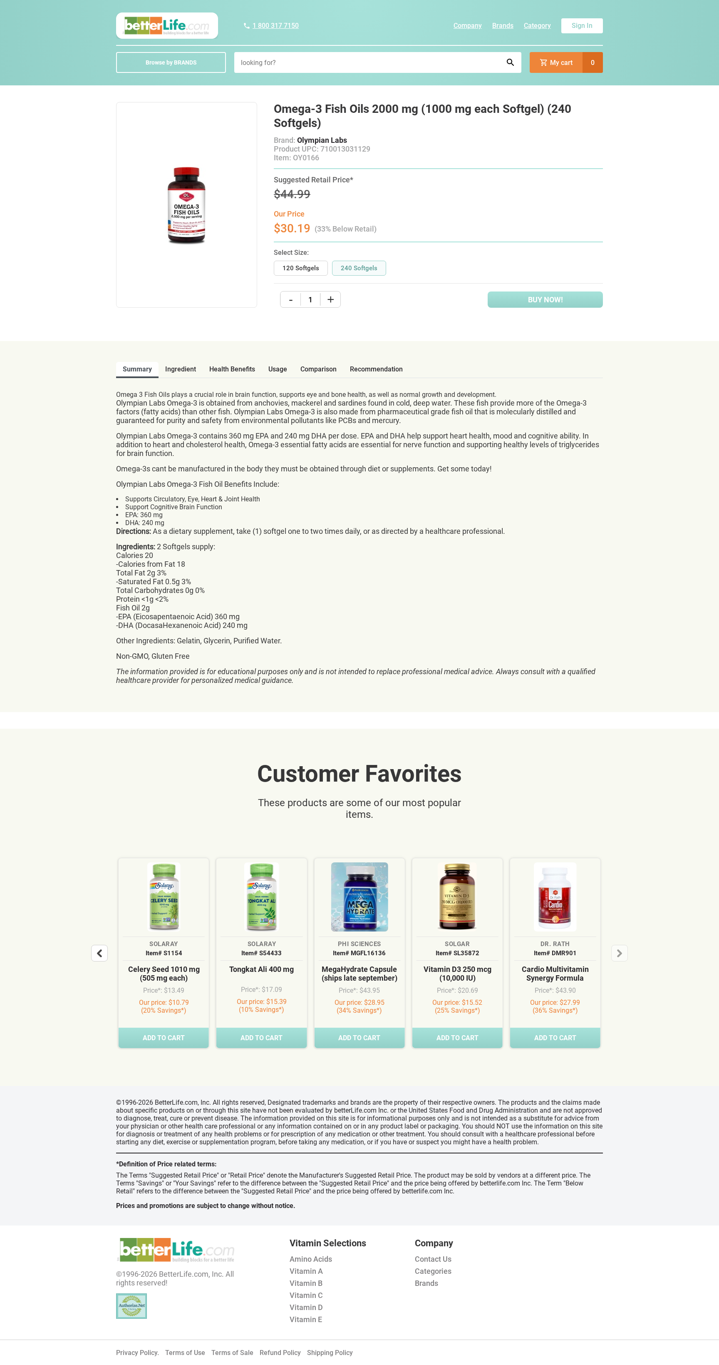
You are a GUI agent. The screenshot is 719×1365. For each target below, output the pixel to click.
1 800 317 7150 (276, 26)
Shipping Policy (330, 1353)
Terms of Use (185, 1353)
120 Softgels (301, 268)
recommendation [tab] (376, 369)
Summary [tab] (137, 369)
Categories (433, 1271)
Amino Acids (311, 1259)
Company (468, 26)
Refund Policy (280, 1353)
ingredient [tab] (180, 369)
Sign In (582, 26)
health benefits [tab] (232, 369)
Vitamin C (306, 1295)
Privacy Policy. (137, 1353)
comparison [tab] (318, 369)
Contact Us (433, 1259)
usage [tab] (277, 369)
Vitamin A (306, 1271)
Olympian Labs (322, 140)
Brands (502, 26)
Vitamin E (306, 1319)
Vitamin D (306, 1307)
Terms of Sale (232, 1353)
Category (537, 26)
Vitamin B (306, 1283)
